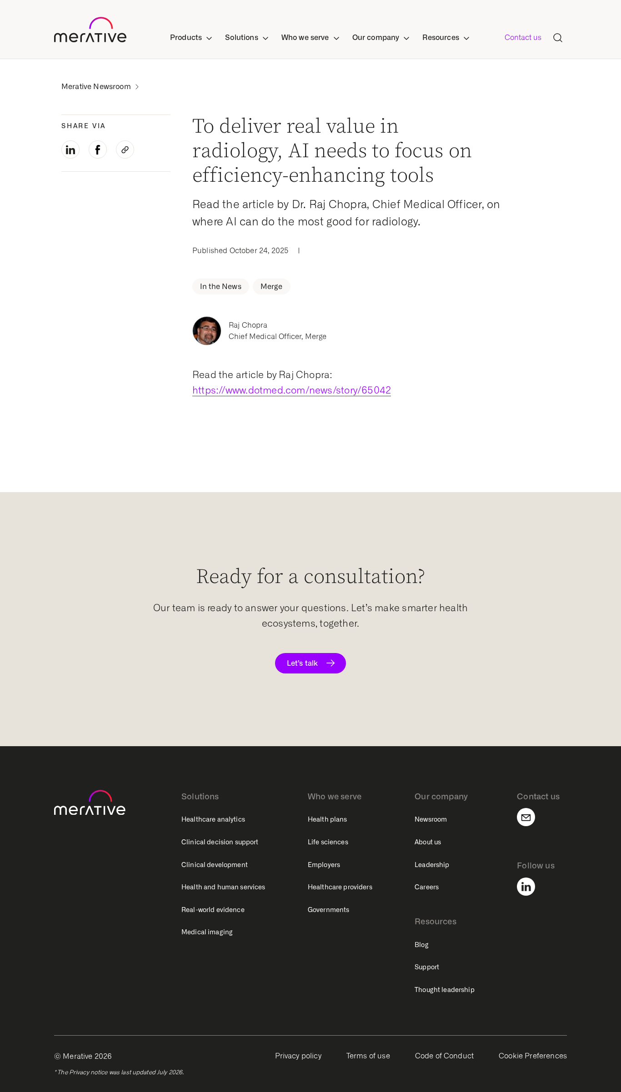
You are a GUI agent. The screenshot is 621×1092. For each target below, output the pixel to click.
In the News (220, 286)
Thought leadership (445, 989)
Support (427, 967)
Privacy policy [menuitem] (298, 1056)
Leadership (432, 864)
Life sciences (328, 842)
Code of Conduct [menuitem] (444, 1056)
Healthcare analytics (213, 819)
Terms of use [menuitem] (368, 1056)
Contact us (523, 37)
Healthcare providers (340, 887)
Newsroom (431, 819)
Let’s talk (302, 663)
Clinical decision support (220, 842)
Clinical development (214, 864)
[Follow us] (531, 887)
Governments (329, 909)
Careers (427, 887)
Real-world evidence (213, 909)
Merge (271, 286)
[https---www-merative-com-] (90, 31)
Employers (324, 864)
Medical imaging (207, 932)
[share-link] (125, 150)
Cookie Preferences (533, 1056)
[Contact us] (531, 817)
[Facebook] (98, 150)
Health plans (327, 819)
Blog (422, 944)
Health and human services (223, 887)
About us (428, 842)
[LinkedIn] (70, 150)
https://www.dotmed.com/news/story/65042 (291, 390)
